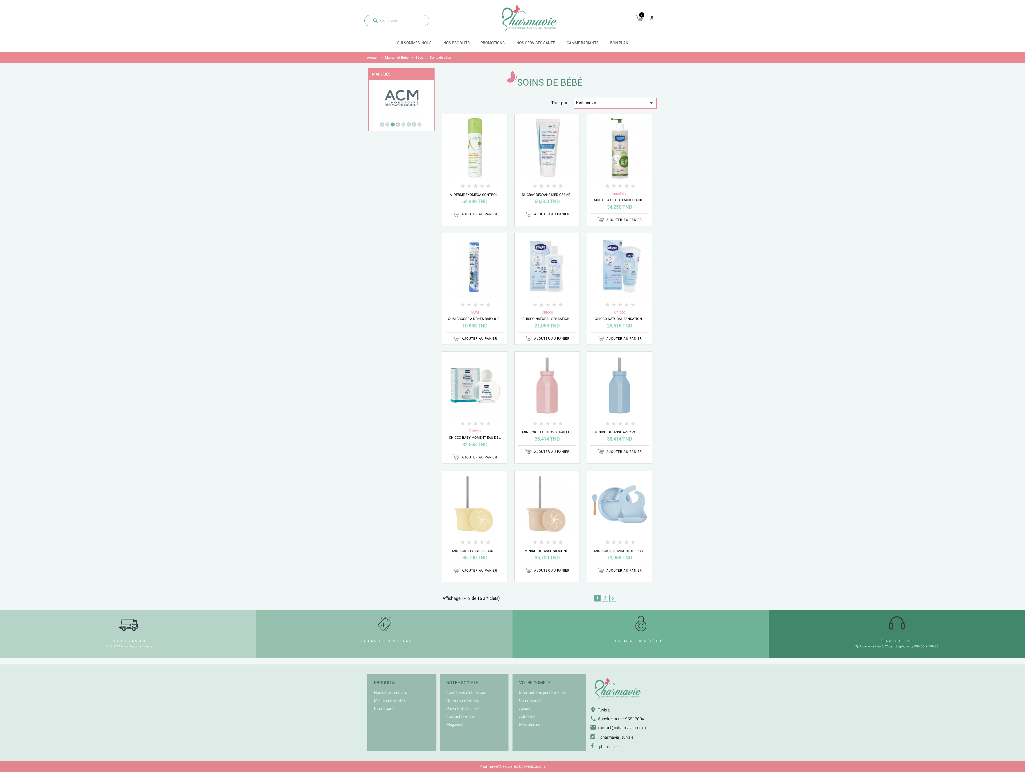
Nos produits (456, 43)
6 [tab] (409, 124)
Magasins (454, 724)
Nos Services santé (536, 43)
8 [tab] (419, 124)
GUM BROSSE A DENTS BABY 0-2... (475, 319)
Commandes (530, 700)
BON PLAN (619, 43)
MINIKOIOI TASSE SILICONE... (475, 551)
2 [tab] (387, 124)
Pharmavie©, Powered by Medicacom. (512, 766)
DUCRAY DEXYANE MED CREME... (547, 195)
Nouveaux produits (390, 692)
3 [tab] (393, 124)
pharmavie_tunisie (616, 737)
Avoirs (524, 708)
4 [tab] (398, 124)
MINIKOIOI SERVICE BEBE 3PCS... (619, 551)
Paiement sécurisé (462, 708)
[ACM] (401, 99)
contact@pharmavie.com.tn (623, 727)
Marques (381, 74)
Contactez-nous (460, 716)
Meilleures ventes (389, 700)
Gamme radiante (582, 43)
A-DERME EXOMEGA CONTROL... (475, 195)
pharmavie (608, 746)
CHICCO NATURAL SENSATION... (547, 319)
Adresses (527, 716)
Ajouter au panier (479, 214)
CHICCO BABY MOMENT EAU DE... (475, 438)
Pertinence (615, 103)
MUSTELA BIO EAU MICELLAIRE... (619, 200)
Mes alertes (529, 724)
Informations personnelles (542, 692)
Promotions (492, 43)
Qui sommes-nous (414, 43)
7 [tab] (414, 124)
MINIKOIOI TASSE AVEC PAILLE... (547, 432)
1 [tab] (382, 124)
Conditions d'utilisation (466, 692)
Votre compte (535, 682)
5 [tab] (403, 124)
